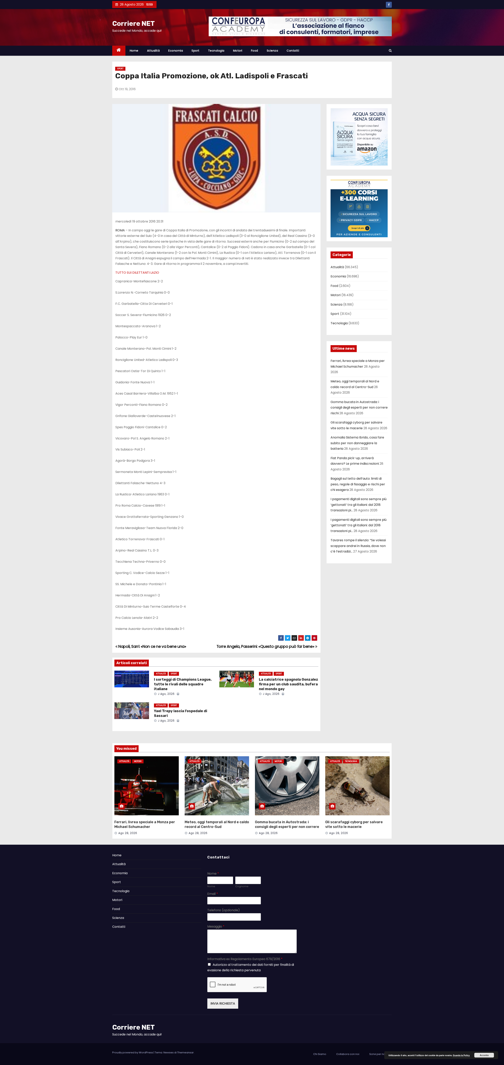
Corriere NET (133, 23)
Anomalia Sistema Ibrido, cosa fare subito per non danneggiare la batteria (357, 443)
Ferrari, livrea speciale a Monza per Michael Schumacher (144, 824)
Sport (195, 51)
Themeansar (185, 1052)
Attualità (153, 51)
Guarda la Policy (461, 1055)
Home (134, 51)
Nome (213, 874)
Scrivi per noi (377, 1054)
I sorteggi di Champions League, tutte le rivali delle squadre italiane (183, 684)
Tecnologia (216, 51)
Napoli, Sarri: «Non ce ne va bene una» (152, 646)
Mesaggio (215, 927)
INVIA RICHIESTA (222, 1003)
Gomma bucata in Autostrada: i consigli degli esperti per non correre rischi (359, 407)
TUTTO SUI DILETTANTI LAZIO (137, 272)
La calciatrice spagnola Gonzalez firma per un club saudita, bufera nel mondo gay (288, 684)
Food (254, 51)
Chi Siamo (319, 1054)
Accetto (484, 1055)
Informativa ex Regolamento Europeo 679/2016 (245, 959)
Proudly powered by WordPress (133, 1052)
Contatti (293, 51)
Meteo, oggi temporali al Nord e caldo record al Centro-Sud (217, 824)
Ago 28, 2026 (127, 833)
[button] (390, 50)
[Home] (118, 51)
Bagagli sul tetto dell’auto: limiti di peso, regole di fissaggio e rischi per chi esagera (358, 484)
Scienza (272, 51)
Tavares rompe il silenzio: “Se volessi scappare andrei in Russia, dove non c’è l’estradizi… (358, 546)
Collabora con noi (347, 1054)
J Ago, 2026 (165, 694)
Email (212, 894)
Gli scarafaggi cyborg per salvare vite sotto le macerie (354, 824)
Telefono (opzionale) (223, 910)
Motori (237, 51)
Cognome (241, 886)
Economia (175, 51)
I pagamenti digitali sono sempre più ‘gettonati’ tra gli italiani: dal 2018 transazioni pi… (358, 505)
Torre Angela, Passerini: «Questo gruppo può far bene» (266, 646)
